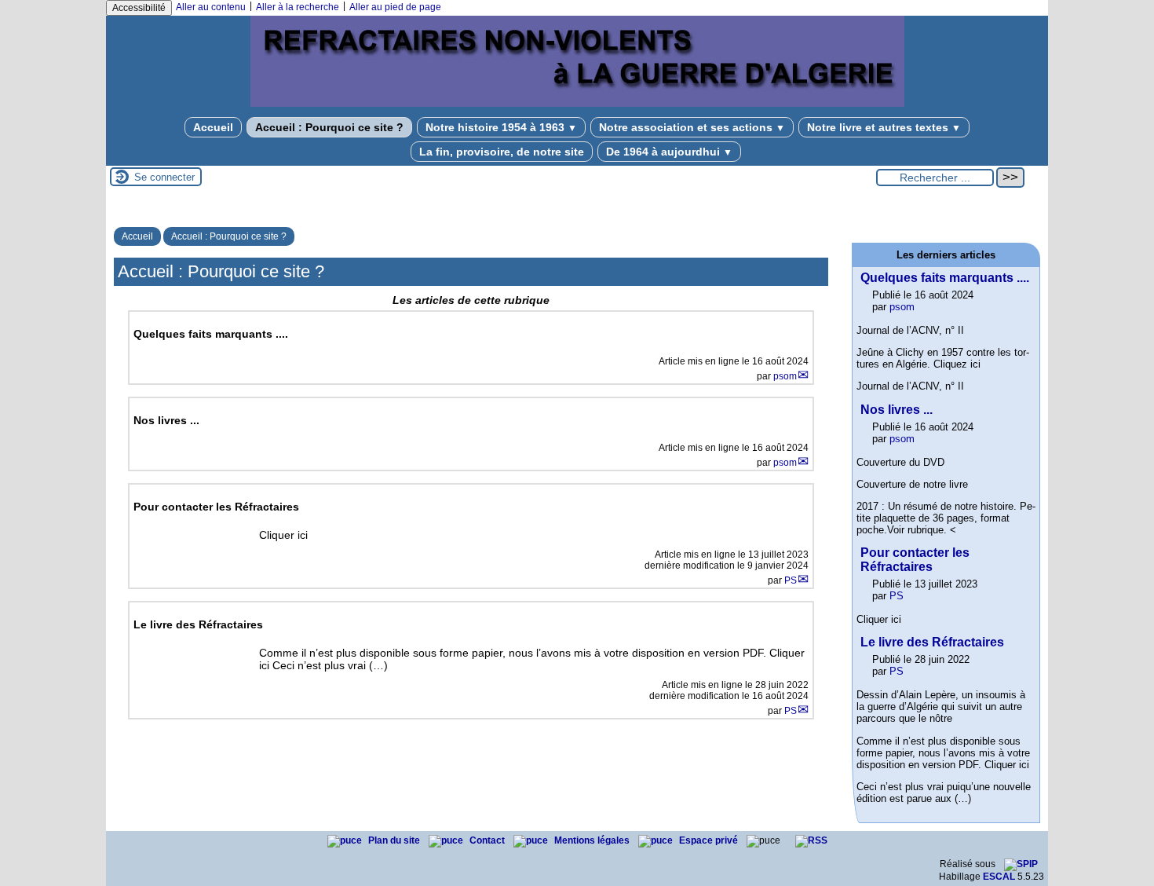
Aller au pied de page (395, 7)
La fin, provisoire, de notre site (501, 151)
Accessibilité (139, 7)
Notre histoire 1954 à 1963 (501, 127)
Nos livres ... (896, 409)
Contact (488, 840)
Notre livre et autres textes (884, 127)
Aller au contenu (211, 7)
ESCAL (999, 876)
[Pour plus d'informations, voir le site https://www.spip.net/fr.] (1021, 864)
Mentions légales (593, 840)
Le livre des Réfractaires (932, 642)
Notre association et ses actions (692, 127)
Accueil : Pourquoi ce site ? (329, 127)
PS (790, 580)
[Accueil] (577, 103)
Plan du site (395, 840)
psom (785, 376)
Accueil (213, 127)
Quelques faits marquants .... (944, 277)
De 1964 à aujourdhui (669, 151)
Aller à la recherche (297, 7)
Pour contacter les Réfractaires (915, 559)
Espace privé (709, 840)
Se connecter (164, 177)
